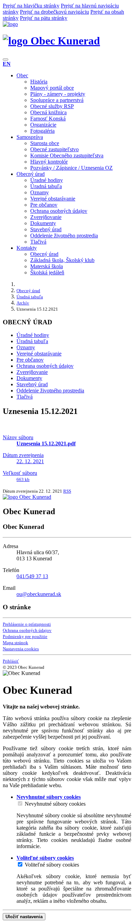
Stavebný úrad (46, 229)
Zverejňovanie (46, 217)
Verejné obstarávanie (52, 199)
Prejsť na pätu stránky (43, 18)
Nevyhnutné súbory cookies (55, 804)
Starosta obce (44, 143)
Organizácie (43, 125)
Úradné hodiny (46, 180)
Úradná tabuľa (46, 186)
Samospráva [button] (29, 137)
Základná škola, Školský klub (62, 260)
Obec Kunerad (64, 41)
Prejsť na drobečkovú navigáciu (54, 12)
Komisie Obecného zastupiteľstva (66, 155)
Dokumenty (43, 223)
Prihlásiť (11, 661)
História (38, 81)
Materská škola (46, 266)
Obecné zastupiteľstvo (54, 149)
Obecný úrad (44, 254)
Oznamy (39, 192)
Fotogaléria (42, 131)
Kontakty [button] (26, 248)
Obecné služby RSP (52, 106)
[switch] (20, 803)
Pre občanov (43, 205)
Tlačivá (38, 242)
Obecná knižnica (48, 112)
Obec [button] (22, 75)
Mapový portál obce (52, 88)
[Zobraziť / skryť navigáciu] (5, 59)
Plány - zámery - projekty (57, 94)
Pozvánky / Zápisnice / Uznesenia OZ (71, 168)
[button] (7, 64)
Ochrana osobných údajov (58, 211)
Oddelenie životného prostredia (64, 235)
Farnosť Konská (48, 118)
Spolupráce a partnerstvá (56, 100)
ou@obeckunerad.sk (38, 594)
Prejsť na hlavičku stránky (31, 6)
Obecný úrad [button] (30, 174)
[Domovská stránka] (10, 24)
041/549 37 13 (32, 576)
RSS (67, 491)
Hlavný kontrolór (49, 162)
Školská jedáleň (47, 272)
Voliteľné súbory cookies (52, 865)
